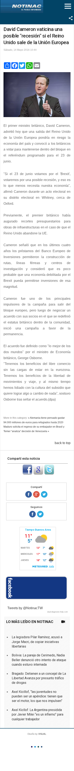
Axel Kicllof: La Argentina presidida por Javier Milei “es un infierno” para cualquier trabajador (37, 714)
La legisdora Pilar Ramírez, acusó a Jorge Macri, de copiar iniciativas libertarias (37, 641)
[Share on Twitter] (44, 494)
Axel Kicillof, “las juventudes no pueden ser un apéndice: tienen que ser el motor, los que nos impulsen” (37, 696)
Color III (38, 746)
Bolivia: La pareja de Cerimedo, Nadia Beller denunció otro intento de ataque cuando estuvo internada (39, 659)
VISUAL (42, 734)
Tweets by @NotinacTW (25, 608)
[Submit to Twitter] (49, 473)
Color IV (41, 746)
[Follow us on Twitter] (40, 514)
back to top (63, 443)
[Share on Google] (36, 494)
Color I (31, 746)
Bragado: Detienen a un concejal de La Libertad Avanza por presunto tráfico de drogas (39, 678)
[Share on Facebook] (28, 494)
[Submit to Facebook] (27, 473)
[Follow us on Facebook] (32, 514)
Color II (35, 746)
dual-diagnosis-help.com (57, 612)
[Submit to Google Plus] (38, 473)
